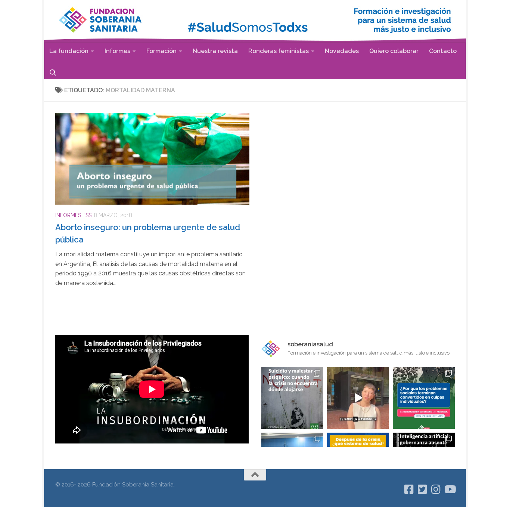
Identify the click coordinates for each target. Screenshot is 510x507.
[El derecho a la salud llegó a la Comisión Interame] (358, 398)
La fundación (68, 51)
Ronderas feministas (278, 51)
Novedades (342, 51)
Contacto (443, 51)
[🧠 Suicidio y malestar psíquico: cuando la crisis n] (292, 398)
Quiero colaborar (394, 51)
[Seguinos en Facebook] (409, 489)
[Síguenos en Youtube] (449, 489)
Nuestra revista (215, 51)
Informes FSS (73, 215)
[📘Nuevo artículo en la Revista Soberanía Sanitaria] (424, 398)
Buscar (53, 72)
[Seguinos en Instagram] (436, 489)
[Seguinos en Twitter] (422, 489)
